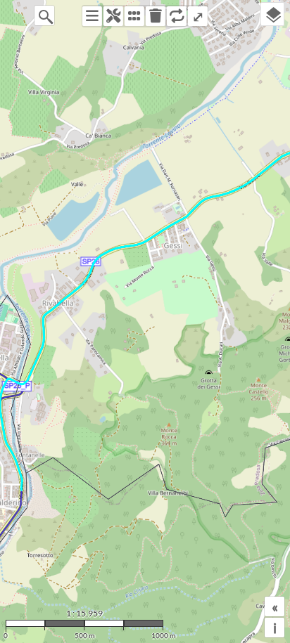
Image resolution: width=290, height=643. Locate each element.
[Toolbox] (113, 16)
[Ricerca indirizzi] (44, 15)
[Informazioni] (134, 16)
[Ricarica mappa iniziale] (177, 16)
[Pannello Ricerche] (92, 16)
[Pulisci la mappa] (155, 16)
